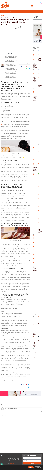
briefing (18, 333)
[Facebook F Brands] (40, 3)
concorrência (22, 196)
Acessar (40, 404)
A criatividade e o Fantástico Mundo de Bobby (35, 183)
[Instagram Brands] (41, 3)
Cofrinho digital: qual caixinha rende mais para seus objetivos (40, 321)
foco (11, 157)
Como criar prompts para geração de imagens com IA (40, 168)
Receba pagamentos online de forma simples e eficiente (35, 332)
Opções (37, 467)
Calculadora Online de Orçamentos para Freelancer (35, 98)
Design (2, 15)
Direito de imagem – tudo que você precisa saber (40, 84)
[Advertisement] (37, 121)
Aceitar (30, 467)
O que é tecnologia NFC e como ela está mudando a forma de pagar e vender (35, 354)
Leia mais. (12, 463)
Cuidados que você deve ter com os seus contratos (40, 60)
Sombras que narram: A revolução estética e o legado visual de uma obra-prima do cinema (35, 342)
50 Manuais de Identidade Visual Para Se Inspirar (35, 169)
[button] (32, 5)
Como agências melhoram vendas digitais (40, 341)
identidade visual (23, 105)
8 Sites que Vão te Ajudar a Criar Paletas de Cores (40, 230)
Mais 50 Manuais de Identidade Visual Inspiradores (35, 65)
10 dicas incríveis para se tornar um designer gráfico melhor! (34, 80)
